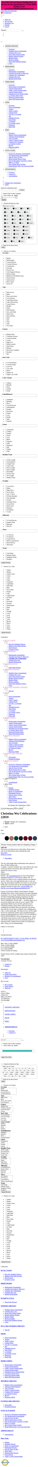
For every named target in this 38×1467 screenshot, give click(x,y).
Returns (11, 788)
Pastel (8, 391)
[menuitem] (21, 20)
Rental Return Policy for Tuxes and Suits (21, 777)
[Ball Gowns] (6, 1097)
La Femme (12, 710)
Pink (8, 599)
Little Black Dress (12, 300)
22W (8, 230)
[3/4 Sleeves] (7, 1178)
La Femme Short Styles (16, 730)
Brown (9, 621)
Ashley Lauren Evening (16, 744)
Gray (8, 625)
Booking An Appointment (13, 976)
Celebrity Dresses (12, 336)
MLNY (11, 750)
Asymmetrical (11, 462)
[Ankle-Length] (5, 1150)
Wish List (8, 19)
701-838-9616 (7, 13)
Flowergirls (12, 757)
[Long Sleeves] (7, 1179)
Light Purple (10, 595)
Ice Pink (9, 597)
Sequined (9, 445)
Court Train (10, 466)
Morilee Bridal (13, 680)
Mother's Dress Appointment (17, 739)
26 (30, 219)
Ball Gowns (10, 292)
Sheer (8, 370)
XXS (8, 238)
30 (15, 223)
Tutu (8, 324)
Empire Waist (11, 522)
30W (17, 234)
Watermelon (10, 605)
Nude (8, 617)
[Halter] (6, 1160)
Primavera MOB (14, 752)
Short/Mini (10, 472)
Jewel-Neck (10, 492)
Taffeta (9, 449)
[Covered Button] (6, 1115)
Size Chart (4, 853)
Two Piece (10, 326)
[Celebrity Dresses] (7, 1108)
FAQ (6, 978)
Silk (8, 447)
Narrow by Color (9, 566)
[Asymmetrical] (5, 1152)
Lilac (8, 593)
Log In (7, 27)
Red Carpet (10, 282)
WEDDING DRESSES (12, 1007)
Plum (8, 607)
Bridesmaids (10, 260)
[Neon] (3, 1127)
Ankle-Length (11, 460)
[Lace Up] (6, 1118)
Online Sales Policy (11, 974)
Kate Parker (12, 709)
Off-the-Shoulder (12, 496)
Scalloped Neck (11, 502)
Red (8, 609)
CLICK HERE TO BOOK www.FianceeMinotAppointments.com (16, 887)
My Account (8, 21)
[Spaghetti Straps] (6, 1188)
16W (8, 227)
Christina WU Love (15, 675)
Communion (10, 266)
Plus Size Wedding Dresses (17, 644)
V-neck (9, 512)
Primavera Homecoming (16, 732)
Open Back (10, 346)
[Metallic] (3, 1125)
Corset (9, 340)
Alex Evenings (13, 743)
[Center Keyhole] (7, 1109)
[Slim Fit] (5, 1172)
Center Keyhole (11, 338)
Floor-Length (11, 468)
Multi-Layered (11, 344)
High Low (10, 342)
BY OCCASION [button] (6, 1270)
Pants (8, 308)
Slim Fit (9, 526)
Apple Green (11, 574)
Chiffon (9, 431)
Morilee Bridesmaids (15, 662)
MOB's (7, 1021)
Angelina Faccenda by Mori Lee (19, 657)
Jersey (8, 435)
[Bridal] (8, 1089)
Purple (9, 591)
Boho (8, 294)
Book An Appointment (16, 791)
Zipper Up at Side (12, 374)
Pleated (9, 348)
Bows (8, 403)
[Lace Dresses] (6, 1102)
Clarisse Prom (13, 702)
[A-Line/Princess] (5, 1167)
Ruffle (9, 417)
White (8, 629)
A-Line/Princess (12, 520)
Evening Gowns (14, 649)
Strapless (9, 508)
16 (22, 216)
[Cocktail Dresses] (8, 1094)
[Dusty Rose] (11, 838)
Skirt (8, 318)
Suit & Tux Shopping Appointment (19, 764)
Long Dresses (11, 304)
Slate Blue (10, 586)
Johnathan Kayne (14, 707)
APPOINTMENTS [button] (11, 778)
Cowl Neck (10, 486)
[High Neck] (6, 1162)
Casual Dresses (11, 262)
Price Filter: (7, 195)
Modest (9, 306)
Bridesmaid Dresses (15, 793)
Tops (8, 322)
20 (7, 219)
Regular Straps (11, 555)
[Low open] (6, 1120)
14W (31, 223)
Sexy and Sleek (11, 312)
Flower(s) (10, 411)
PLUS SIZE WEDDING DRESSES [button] (13, 1326)
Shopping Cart (9, 23)
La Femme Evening (15, 748)
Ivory (8, 615)
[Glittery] (3, 1124)
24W (17, 230)
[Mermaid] (5, 1171)
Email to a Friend (6, 854)
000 (7, 209)
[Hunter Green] (16, 838)
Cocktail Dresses (12, 264)
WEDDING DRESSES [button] (8, 1306)
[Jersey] (4, 1146)
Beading (9, 401)
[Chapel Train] (5, 1153)
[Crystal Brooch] (5, 1137)
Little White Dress (12, 302)
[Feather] (4, 1144)
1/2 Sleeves (10, 535)
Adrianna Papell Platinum (16, 741)
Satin (8, 443)
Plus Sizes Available (13, 350)
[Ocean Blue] (35, 838)
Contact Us (8, 964)
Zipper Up (10, 372)
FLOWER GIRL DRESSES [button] (10, 1401)
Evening (9, 268)
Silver (8, 627)
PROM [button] (3, 1334)
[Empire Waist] (5, 1169)
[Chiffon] (4, 1143)
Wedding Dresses (14, 789)
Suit (8, 320)
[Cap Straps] (6, 1185)
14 (15, 216)
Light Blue (10, 584)
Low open (10, 368)
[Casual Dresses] (8, 1092)
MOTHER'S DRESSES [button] (9, 1381)
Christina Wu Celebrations (17, 658)
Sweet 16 (9, 284)
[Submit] (22, 30)
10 (27, 212)
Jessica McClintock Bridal (17, 676)
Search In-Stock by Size (11, 203)
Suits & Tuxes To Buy (15, 768)
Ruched (9, 352)
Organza (9, 441)
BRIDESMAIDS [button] (6, 1283)
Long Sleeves (11, 539)
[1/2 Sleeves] (7, 1176)
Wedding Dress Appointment (17, 673)
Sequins (9, 421)
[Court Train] (5, 1155)
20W (26, 227)
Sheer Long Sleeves (13, 541)
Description (8, 858)
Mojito (9, 572)
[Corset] (7, 1111)
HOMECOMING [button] (6, 1361)
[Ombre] (3, 1129)
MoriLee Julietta (14, 682)
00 (16, 209)
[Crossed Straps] (6, 1117)
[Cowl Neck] (6, 1159)
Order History (9, 986)
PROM (7, 1018)
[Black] (7, 838)
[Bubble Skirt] (7, 1106)
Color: (3, 833)
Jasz (10, 705)
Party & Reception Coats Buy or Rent (20, 771)
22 (15, 219)
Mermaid (9, 524)
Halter (8, 488)
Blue (8, 588)
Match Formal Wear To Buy (17, 770)
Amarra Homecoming (15, 723)
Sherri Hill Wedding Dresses (17, 684)
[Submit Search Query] (23, 1040)
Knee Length (11, 470)
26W (26, 230)
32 (22, 223)
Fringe (9, 413)
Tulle (8, 451)
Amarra (11, 698)
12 (7, 216)
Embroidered (11, 407)
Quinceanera (10, 280)
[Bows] (5, 1136)
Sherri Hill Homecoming (16, 734)
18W (17, 227)
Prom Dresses (11, 278)
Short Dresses (11, 316)
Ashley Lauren (13, 700)
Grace (10, 685)
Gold (8, 619)
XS (16, 238)
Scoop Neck (10, 504)
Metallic (9, 385)
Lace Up (9, 366)
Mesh (8, 439)
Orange (9, 611)
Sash (8, 419)
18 (30, 216)
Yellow (9, 570)
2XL (22, 241)
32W (26, 234)
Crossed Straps (11, 364)
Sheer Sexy (10, 314)
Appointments (13, 782)
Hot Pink (9, 601)
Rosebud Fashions (14, 759)
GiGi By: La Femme (15, 703)
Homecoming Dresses (15, 798)
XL (14, 241)
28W (8, 234)
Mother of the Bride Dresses (17, 646)
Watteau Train (11, 477)
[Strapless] (6, 1190)
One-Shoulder (11, 498)
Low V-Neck (11, 494)
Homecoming (11, 274)
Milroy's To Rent (14, 773)
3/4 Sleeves (10, 537)
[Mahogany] (30, 838)
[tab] (21, 645)
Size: (2, 830)
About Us (8, 972)
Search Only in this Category (12, 193)
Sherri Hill (12, 716)
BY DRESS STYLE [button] (7, 1298)
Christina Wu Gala (14, 660)
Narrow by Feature (10, 251)
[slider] (33, 1050)
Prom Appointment (14, 696)
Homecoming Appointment (17, 721)
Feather (9, 409)
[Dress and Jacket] (6, 1101)
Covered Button (11, 362)
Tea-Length (10, 475)
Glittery (9, 383)
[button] (12, 46)
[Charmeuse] (4, 1141)
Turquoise (10, 582)
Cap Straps (10, 553)
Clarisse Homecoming (15, 727)
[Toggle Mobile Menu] (1, 1002)
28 (7, 223)
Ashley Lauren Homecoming (18, 725)
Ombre (9, 389)
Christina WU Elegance (16, 746)
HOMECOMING (10, 1014)
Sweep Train (10, 473)
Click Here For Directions (9, 11)
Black (8, 623)
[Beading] (5, 1134)
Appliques (10, 399)
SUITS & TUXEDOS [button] (8, 1410)
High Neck (10, 490)
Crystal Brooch (11, 405)
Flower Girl (10, 270)
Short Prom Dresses (15, 667)
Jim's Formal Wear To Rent (17, 775)
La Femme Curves (14, 712)
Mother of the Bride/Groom (15, 276)
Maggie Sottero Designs (16, 678)
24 (22, 219)
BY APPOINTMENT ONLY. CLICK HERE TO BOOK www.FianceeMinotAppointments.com (19, 939)
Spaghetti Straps (12, 557)
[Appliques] (5, 1132)
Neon (8, 387)
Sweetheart (10, 510)
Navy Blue (10, 590)
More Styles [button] (8, 784)
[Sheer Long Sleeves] (7, 1181)
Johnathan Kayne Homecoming (18, 728)
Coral (8, 613)
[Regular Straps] (6, 1187)
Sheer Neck (10, 506)
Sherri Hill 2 (12, 797)
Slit (8, 354)
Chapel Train (11, 464)
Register (7, 25)
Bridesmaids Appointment (17, 655)
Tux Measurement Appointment (18, 766)
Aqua (8, 580)
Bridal (8, 258)
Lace (8, 415)
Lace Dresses (11, 298)
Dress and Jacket (12, 296)
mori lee (11, 691)
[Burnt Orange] (25, 838)
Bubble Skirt (10, 334)
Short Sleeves (11, 543)
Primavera (12, 714)
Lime (8, 578)
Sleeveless (10, 545)
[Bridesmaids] (8, 1090)
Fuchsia (9, 603)
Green (9, 576)
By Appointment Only (14, 876)
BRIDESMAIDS (10, 1011)
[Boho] (6, 1099)
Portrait (9, 500)
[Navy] (21, 838)
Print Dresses (11, 310)
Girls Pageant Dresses (13, 272)
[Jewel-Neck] (6, 1164)
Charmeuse (10, 429)
